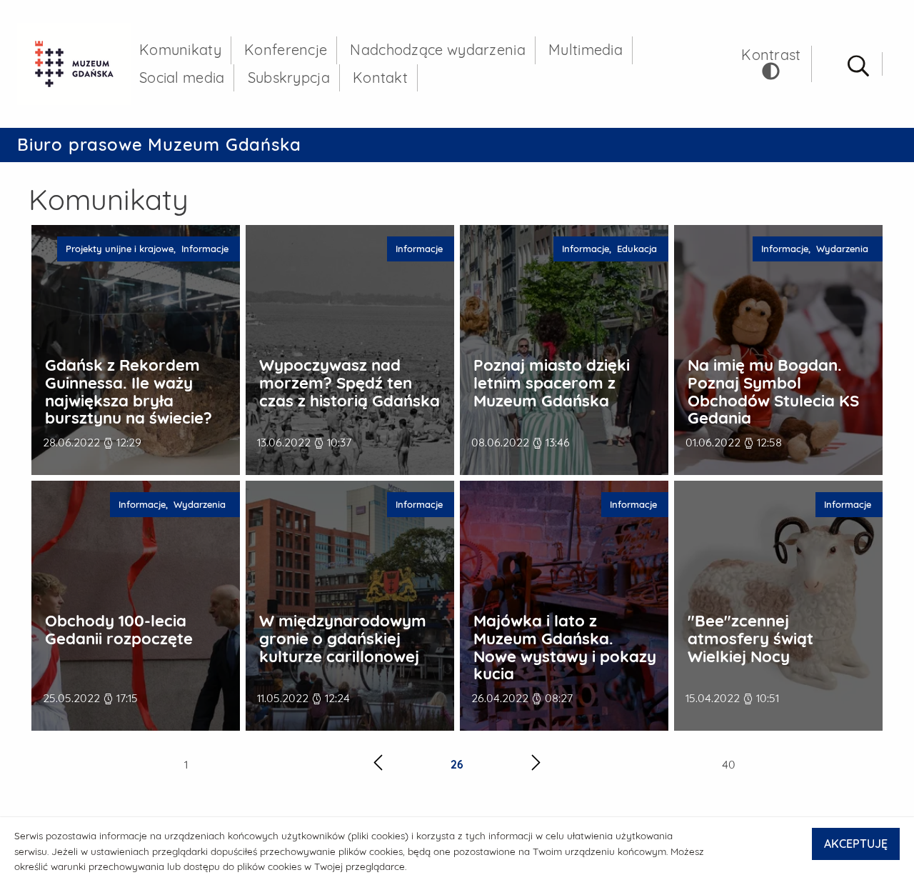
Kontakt (380, 77)
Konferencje (285, 50)
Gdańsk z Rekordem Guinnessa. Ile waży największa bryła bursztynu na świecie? (128, 391)
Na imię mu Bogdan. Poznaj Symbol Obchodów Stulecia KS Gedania (773, 391)
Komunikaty (180, 50)
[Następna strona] (536, 765)
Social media (182, 77)
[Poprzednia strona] (378, 765)
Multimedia (585, 50)
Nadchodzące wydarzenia (438, 50)
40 (728, 764)
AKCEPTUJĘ (856, 843)
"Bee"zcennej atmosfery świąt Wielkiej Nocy (750, 638)
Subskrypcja (289, 77)
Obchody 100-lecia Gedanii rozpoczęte (119, 629)
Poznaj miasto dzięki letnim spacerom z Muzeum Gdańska (551, 382)
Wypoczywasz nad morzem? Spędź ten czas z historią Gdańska (349, 382)
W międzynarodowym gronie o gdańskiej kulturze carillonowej (342, 638)
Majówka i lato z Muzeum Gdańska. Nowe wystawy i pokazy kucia (564, 647)
